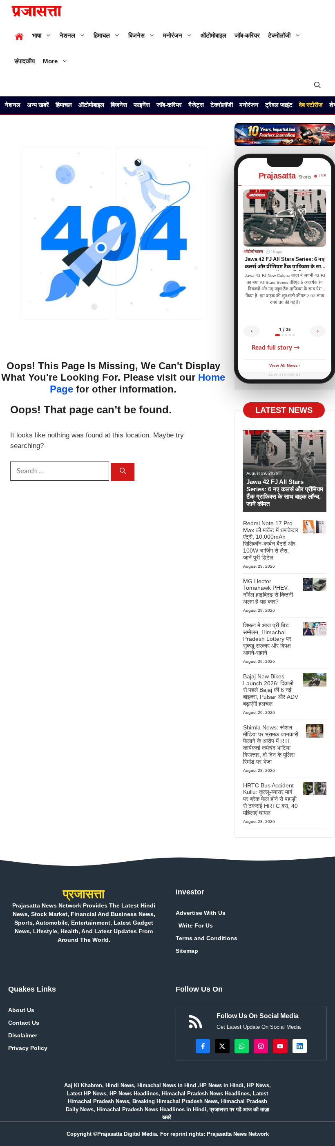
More (50, 61)
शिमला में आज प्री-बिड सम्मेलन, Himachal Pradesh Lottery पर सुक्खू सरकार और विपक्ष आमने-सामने (267, 639)
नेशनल (67, 35)
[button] (317, 85)
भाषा (36, 35)
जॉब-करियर (247, 35)
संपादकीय (24, 61)
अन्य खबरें (38, 104)
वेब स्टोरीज (311, 104)
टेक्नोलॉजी (279, 35)
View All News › (284, 365)
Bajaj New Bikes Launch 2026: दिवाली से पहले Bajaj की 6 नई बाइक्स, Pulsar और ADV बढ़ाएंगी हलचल (270, 690)
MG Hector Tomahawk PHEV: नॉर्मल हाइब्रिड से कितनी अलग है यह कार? (268, 591)
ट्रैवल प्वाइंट (279, 104)
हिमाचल (102, 35)
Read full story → (276, 348)
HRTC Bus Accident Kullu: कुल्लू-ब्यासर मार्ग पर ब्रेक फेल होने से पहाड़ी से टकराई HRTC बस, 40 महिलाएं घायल (270, 799)
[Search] (122, 472)
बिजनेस (136, 35)
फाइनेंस (142, 104)
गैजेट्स (196, 104)
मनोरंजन (172, 35)
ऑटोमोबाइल (213, 35)
